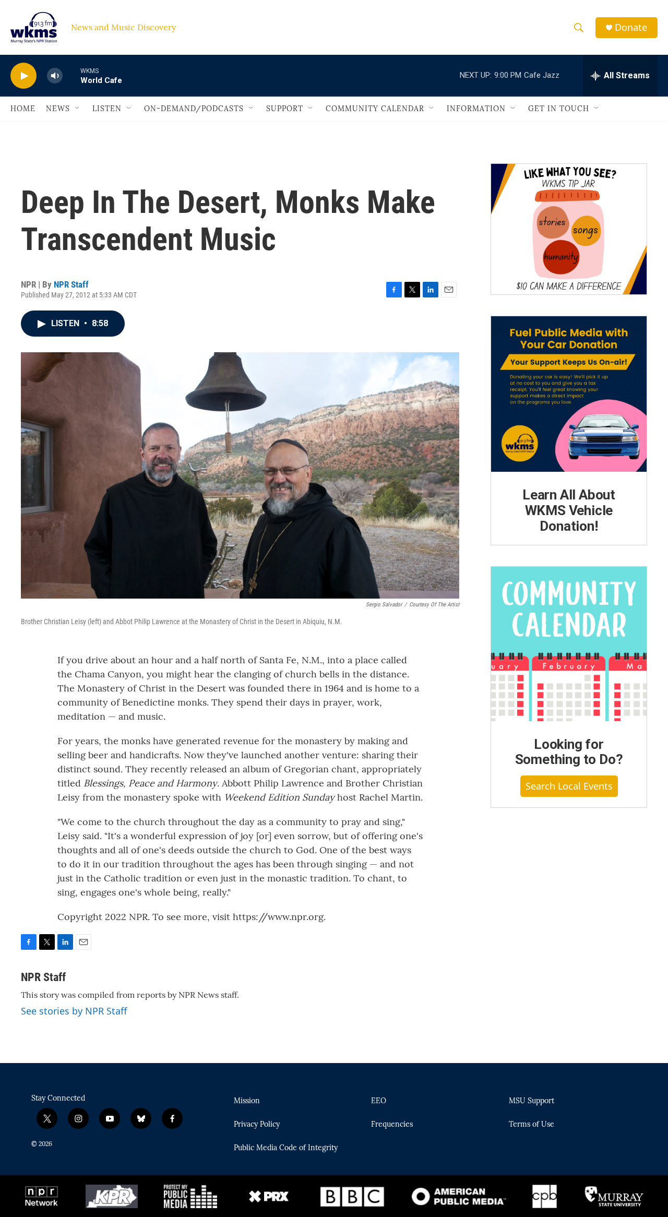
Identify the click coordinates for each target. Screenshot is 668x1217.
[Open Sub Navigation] (78, 108)
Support (284, 108)
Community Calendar (375, 108)
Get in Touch (558, 108)
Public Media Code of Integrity (286, 1148)
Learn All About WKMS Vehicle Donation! (568, 510)
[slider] (71, 75)
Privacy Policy (257, 1124)
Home (22, 108)
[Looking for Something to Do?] (569, 644)
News (58, 108)
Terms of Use (531, 1124)
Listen (107, 108)
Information (476, 108)
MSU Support (531, 1101)
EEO (378, 1101)
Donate (631, 27)
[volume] (55, 76)
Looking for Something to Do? (569, 752)
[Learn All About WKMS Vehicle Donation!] (569, 394)
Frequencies (392, 1124)
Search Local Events (569, 786)
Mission (247, 1101)
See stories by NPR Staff (74, 1011)
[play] (23, 76)
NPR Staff (71, 284)
